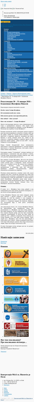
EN (5, 5)
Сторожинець (11, 48)
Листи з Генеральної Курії (14, 54)
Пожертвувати (5, 20)
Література (10, 56)
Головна (6, 29)
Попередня (4, 241)
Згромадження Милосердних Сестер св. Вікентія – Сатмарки (18, 76)
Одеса (9, 44)
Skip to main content (6, 1)
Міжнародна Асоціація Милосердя (17, 86)
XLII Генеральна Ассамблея (15, 39)
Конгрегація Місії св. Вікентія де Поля (18, 69)
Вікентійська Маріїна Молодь (15, 81)
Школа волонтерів (12, 65)
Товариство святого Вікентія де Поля (17, 84)
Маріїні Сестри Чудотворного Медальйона (19, 74)
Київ (8, 42)
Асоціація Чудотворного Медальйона (17, 83)
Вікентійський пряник (13, 66)
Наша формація (11, 36)
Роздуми (9, 53)
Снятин (9, 50)
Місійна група (11, 63)
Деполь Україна (11, 87)
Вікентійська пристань (13, 60)
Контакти (6, 90)
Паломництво (11, 57)
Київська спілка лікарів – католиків (17, 62)
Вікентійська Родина (10, 68)
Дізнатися (3, 351)
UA (5, 4)
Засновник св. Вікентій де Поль (16, 33)
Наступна (3, 243)
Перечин (9, 47)
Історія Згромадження (13, 32)
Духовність (7, 51)
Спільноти (7, 41)
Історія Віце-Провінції (13, 35)
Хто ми (6, 30)
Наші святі (10, 38)
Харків (9, 45)
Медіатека (7, 89)
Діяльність (7, 59)
